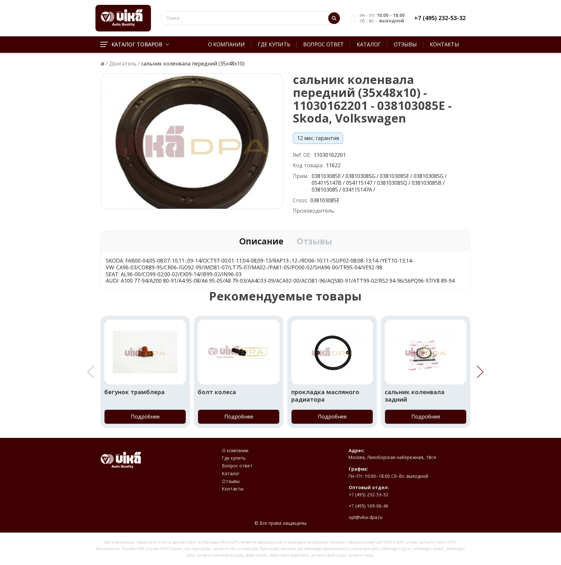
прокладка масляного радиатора (325, 395)
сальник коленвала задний (414, 395)
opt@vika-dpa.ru (365, 517)
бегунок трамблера (134, 392)
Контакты (444, 44)
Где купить (274, 44)
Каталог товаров (136, 44)
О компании (226, 44)
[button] (480, 371)
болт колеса (217, 392)
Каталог (369, 44)
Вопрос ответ (323, 44)
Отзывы (405, 44)
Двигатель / (124, 63)
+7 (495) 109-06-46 (368, 506)
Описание (261, 241)
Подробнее (145, 416)
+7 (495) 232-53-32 (440, 18)
